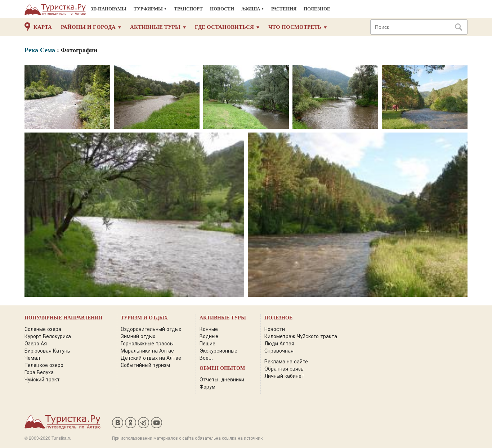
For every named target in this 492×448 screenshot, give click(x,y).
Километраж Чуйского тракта (300, 336)
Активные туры (155, 27)
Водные (209, 336)
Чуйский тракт (42, 379)
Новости (222, 9)
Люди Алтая (279, 343)
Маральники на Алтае (147, 350)
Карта (42, 27)
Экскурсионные (218, 350)
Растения (283, 9)
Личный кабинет (284, 375)
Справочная (279, 350)
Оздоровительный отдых (151, 328)
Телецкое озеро (43, 364)
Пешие (207, 343)
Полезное (317, 9)
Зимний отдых (138, 336)
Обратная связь (284, 368)
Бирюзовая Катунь (47, 350)
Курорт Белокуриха (47, 336)
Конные (209, 328)
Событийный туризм (145, 364)
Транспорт (188, 9)
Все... (206, 357)
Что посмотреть (294, 27)
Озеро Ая (35, 343)
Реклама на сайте (286, 361)
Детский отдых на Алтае (151, 357)
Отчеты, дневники (222, 379)
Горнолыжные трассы (147, 343)
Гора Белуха (39, 372)
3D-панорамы (108, 9)
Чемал (32, 357)
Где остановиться (224, 27)
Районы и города (88, 27)
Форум (207, 386)
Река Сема (39, 50)
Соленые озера (42, 328)
